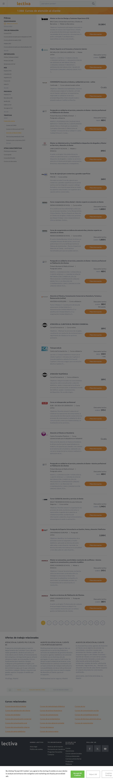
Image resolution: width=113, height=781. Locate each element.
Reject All (93, 774)
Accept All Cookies (77, 774)
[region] (56, 773)
